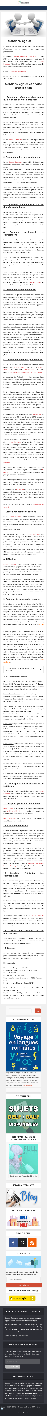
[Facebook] (13, 1242)
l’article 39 (20, 489)
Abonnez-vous (13, 1367)
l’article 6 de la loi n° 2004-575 (24, 56)
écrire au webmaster (19, 71)
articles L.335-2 (35, 282)
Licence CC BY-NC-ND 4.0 (10, 1407)
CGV (33, 1407)
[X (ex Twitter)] (22, 1242)
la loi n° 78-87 (19, 367)
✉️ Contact (5, 1409)
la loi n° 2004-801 (14, 811)
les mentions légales (28, 1398)
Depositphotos (23, 1335)
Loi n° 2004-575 (9, 818)
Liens (38, 1407)
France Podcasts (15, 140)
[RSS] (32, 1242)
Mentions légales (25, 1407)
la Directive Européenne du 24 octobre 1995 (26, 372)
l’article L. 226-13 (30, 370)
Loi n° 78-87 (8, 808)
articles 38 (37, 414)
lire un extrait (28, 1085)
